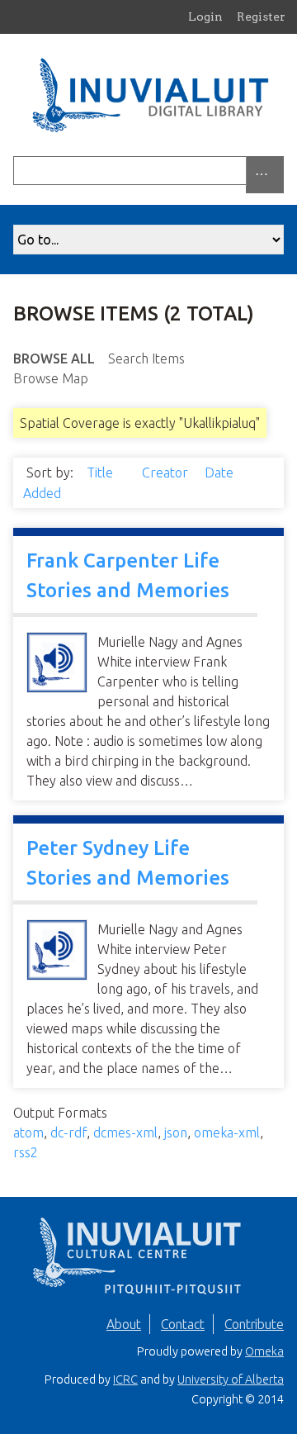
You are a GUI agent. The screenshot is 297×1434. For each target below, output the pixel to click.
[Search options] (265, 174)
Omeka (264, 1351)
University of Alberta (230, 1379)
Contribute (254, 1324)
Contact (183, 1324)
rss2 (25, 1152)
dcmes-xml (125, 1132)
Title (101, 472)
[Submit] (280, 170)
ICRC (125, 1379)
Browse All (54, 358)
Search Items (146, 358)
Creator (166, 472)
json (175, 1132)
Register (261, 16)
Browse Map (50, 378)
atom (28, 1132)
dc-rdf (68, 1132)
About (123, 1324)
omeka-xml (227, 1132)
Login (205, 16)
